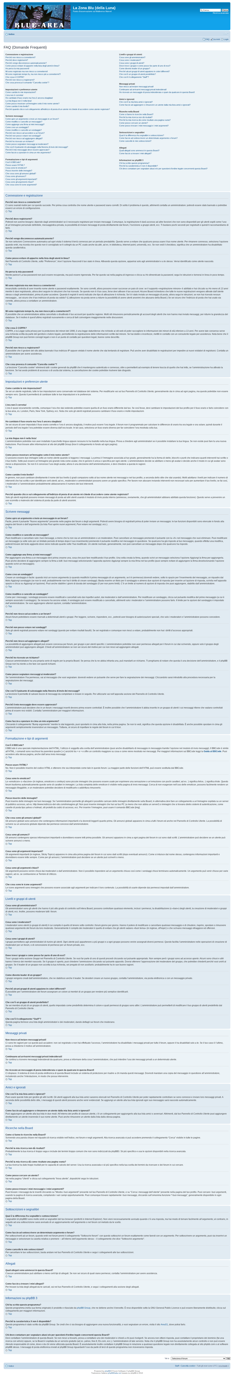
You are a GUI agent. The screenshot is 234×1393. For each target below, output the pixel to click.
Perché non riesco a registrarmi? (20, 80)
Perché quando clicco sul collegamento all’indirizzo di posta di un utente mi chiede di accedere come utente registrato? (57, 109)
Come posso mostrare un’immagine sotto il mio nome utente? (32, 103)
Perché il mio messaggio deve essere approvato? (27, 150)
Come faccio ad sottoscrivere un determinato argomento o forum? (148, 138)
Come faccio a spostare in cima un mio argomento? (28, 152)
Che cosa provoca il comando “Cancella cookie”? (27, 82)
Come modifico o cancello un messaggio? (23, 122)
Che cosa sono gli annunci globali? (20, 173)
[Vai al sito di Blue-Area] (39, 16)
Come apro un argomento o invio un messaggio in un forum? (32, 119)
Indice (11, 34)
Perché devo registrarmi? (16, 60)
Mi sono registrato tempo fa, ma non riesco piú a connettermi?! (33, 74)
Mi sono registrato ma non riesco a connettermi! (26, 71)
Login (226, 39)
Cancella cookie (188, 1366)
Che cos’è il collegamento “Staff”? (134, 77)
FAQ (207, 39)
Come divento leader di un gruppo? (134, 68)
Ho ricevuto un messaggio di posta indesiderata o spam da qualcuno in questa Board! (157, 92)
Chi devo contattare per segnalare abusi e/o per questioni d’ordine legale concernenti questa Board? (163, 168)
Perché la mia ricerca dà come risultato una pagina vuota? (145, 120)
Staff (177, 1366)
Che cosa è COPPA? (14, 77)
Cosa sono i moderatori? (130, 60)
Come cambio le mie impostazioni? (20, 92)
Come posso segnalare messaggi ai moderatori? (26, 144)
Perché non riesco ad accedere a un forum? (25, 133)
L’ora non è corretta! (14, 95)
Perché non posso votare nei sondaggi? (23, 136)
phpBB (108, 1371)
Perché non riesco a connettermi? (20, 57)
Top (10, 211)
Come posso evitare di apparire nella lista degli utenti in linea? (32, 66)
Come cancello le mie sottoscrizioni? (135, 141)
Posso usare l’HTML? (15, 165)
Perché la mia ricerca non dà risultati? (135, 117)
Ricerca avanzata (221, 13)
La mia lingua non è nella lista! (18, 101)
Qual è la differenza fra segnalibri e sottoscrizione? (141, 135)
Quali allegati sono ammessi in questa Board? (139, 150)
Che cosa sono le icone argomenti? (21, 185)
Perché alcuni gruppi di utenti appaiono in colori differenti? (144, 71)
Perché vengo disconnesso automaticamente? (26, 63)
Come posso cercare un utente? (133, 123)
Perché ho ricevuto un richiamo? (19, 141)
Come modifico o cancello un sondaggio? (23, 130)
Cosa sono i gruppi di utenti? (131, 63)
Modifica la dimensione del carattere (226, 33)
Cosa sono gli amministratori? (132, 57)
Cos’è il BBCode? (13, 162)
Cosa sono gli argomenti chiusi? (19, 182)
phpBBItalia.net (114, 1373)
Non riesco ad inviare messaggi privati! (136, 86)
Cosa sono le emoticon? (16, 168)
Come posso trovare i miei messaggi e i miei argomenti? (144, 126)
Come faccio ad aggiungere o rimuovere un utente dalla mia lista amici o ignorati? (154, 105)
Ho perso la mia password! (17, 68)
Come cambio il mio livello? (17, 106)
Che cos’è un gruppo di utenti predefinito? (137, 74)
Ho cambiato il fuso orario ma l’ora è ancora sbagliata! (29, 98)
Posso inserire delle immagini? (18, 170)
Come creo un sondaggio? (17, 127)
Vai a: (167, 1358)
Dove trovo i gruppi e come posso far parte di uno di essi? (144, 66)
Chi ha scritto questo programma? (134, 163)
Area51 (164, 1324)
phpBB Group (83, 1308)
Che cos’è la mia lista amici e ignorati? (136, 102)
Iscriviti (217, 39)
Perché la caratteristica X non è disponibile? (138, 166)
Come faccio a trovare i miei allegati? (135, 153)
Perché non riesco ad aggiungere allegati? (24, 138)
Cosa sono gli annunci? (15, 176)
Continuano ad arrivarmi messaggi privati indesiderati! (143, 89)
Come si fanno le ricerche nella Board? (136, 114)
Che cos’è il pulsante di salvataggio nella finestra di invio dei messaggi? (36, 147)
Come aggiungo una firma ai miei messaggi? (24, 124)
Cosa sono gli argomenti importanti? (21, 179)
